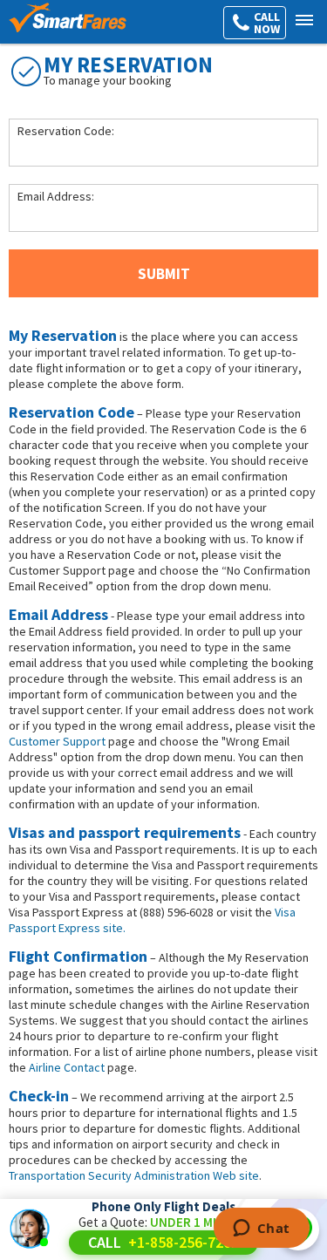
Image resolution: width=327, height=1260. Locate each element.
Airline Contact (67, 1067)
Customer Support (57, 741)
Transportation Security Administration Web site (134, 1175)
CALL (163, 1242)
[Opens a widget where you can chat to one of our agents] (261, 1229)
